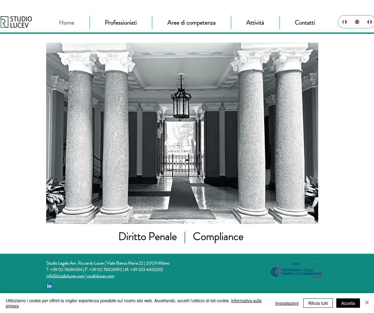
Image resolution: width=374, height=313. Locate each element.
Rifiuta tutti (318, 303)
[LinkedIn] (49, 286)
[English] (356, 21)
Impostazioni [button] (287, 303)
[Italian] (344, 21)
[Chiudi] (366, 303)
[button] (121, 22)
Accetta (348, 303)
